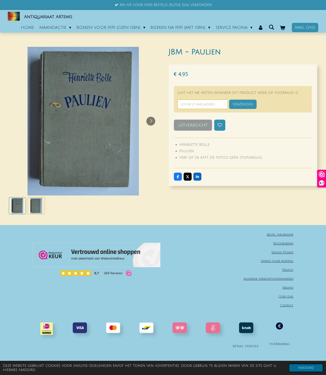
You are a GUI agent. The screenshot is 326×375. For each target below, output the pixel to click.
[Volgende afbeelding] (150, 121)
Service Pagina (282, 252)
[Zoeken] (271, 27)
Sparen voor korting (277, 261)
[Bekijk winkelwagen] (282, 28)
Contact (286, 305)
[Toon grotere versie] (180, 327)
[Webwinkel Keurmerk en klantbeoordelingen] (96, 256)
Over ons (286, 296)
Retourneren (283, 243)
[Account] (260, 27)
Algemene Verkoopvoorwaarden (268, 278)
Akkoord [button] (306, 367)
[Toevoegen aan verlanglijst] (219, 125)
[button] (17, 205)
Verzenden (243, 104)
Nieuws (287, 287)
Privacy (287, 270)
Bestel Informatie (280, 234)
